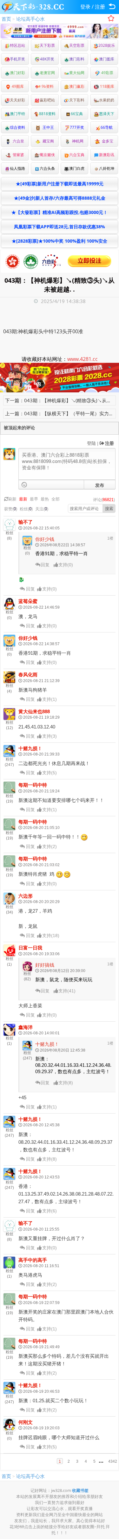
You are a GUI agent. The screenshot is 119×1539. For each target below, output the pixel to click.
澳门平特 (17, 113)
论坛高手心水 (30, 19)
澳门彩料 (76, 59)
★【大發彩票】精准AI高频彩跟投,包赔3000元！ (59, 212)
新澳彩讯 (106, 154)
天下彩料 (76, 100)
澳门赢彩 (76, 86)
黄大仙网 (76, 72)
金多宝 (106, 141)
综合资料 (17, 127)
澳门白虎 (76, 168)
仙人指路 (17, 168)
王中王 (47, 127)
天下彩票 (47, 45)
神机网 (76, 141)
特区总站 (17, 45)
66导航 (107, 127)
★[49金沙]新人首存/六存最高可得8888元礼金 (59, 198)
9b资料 (47, 86)
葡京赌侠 (47, 154)
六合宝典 (76, 154)
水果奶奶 (106, 100)
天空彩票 (76, 45)
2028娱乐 (106, 45)
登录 (85, 6)
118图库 (106, 86)
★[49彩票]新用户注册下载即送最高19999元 (59, 184)
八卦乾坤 (106, 168)
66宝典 (77, 113)
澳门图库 (106, 59)
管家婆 (17, 154)
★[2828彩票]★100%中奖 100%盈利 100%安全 (59, 241)
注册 (100, 6)
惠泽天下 (106, 113)
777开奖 (77, 127)
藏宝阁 (47, 141)
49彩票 (106, 72)
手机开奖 (17, 59)
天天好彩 (17, 100)
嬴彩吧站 (47, 100)
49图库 (17, 86)
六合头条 (47, 168)
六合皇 (17, 141)
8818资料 (47, 113)
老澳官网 (47, 72)
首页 (6, 19)
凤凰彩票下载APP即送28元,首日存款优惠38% (59, 227)
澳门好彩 (17, 72)
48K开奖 (47, 59)
